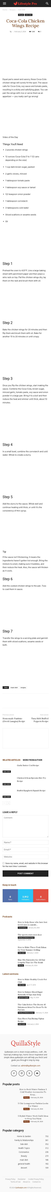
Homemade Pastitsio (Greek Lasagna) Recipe (14, 720)
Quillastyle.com (21, 1187)
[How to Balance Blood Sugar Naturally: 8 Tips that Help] (9, 995)
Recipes (12, 10)
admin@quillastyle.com (30, 1065)
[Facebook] (13, 37)
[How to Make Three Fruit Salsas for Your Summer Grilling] (9, 950)
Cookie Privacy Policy (36, 1179)
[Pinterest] (25, 37)
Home (5, 10)
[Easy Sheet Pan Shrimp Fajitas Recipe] (9, 1021)
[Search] (47, 3)
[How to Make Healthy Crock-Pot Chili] (9, 982)
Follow (25, 890)
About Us (26, 1182)
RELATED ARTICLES (11, 760)
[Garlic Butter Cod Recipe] (9, 768)
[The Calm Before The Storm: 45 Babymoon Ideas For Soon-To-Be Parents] (9, 1007)
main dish (21, 10)
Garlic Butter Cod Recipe (28, 765)
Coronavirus (23, 928)
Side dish (22, 953)
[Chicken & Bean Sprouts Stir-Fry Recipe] (9, 780)
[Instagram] (22, 1073)
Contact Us (36, 1182)
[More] (37, 37)
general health (23, 997)
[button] (4, 3)
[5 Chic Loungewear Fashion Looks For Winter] (9, 1106)
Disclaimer (22, 1179)
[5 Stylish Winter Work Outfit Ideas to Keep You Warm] (9, 1119)
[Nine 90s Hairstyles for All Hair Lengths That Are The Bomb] (9, 963)
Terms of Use (16, 1182)
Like (10, 890)
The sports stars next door (30, 935)
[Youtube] (37, 1073)
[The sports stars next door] (9, 938)
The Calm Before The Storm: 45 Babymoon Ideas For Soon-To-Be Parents (32, 1007)
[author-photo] (25, 744)
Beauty (21, 965)
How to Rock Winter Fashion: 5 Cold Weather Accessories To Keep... (33, 1092)
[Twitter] (19, 37)
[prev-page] (4, 803)
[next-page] (8, 803)
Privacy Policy (10, 1179)
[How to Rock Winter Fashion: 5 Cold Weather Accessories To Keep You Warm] (9, 1092)
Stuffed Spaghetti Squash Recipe (31, 790)
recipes (23, 687)
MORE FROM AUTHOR (32, 760)
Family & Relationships (26, 938)
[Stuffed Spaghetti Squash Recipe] (9, 793)
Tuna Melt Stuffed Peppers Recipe (39, 720)
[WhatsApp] (31, 37)
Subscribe (41, 890)
